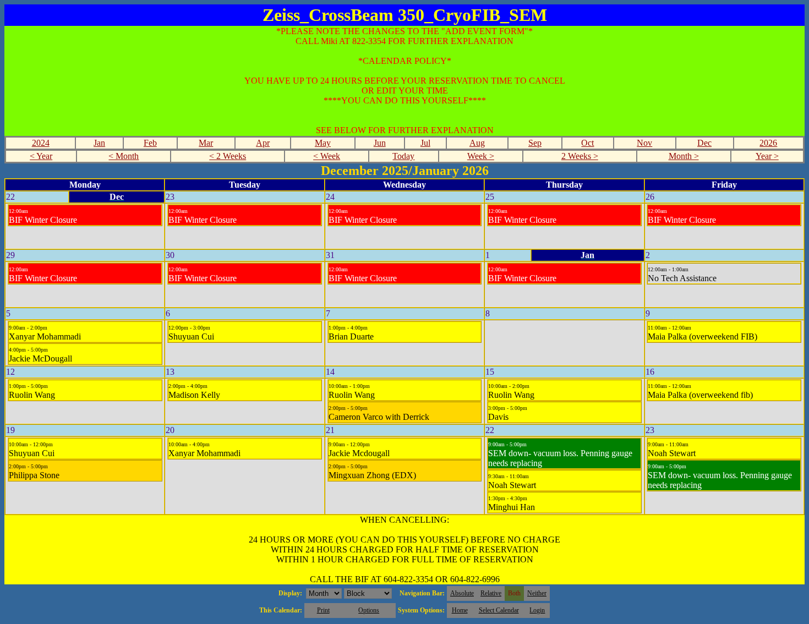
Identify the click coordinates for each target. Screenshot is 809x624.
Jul (425, 142)
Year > (767, 156)
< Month (123, 156)
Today (403, 156)
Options (368, 610)
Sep (535, 142)
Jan (99, 142)
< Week (326, 156)
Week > (480, 156)
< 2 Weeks (227, 156)
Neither (536, 593)
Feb (150, 142)
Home (460, 610)
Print (323, 610)
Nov (644, 142)
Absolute (462, 593)
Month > (684, 156)
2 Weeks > (579, 156)
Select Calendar (499, 610)
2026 (768, 142)
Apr (263, 142)
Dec (704, 142)
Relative (490, 593)
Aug (477, 142)
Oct (587, 142)
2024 (41, 142)
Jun (380, 142)
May (323, 142)
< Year (41, 156)
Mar (206, 142)
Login (537, 610)
